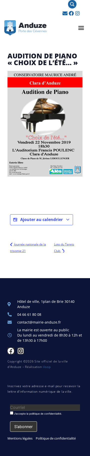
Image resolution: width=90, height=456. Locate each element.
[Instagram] (77, 13)
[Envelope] (65, 13)
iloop (46, 367)
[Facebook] (71, 13)
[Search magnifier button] (72, 4)
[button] (81, 28)
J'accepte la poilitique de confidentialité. (37, 413)
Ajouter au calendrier (41, 219)
